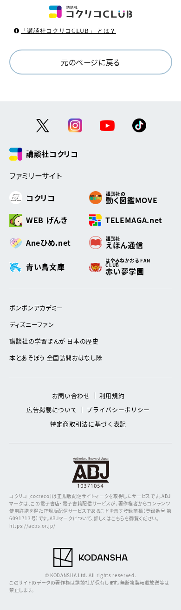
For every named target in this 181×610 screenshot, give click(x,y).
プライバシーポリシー (118, 409)
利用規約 (112, 395)
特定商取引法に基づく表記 (88, 423)
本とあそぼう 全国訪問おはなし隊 (55, 357)
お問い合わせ (71, 395)
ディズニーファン (31, 324)
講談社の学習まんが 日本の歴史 (54, 340)
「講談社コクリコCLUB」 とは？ (68, 31)
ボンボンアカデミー (36, 307)
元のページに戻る (90, 62)
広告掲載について (51, 409)
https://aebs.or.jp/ (32, 525)
